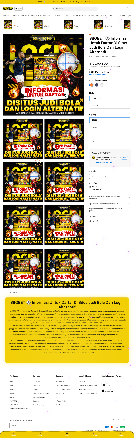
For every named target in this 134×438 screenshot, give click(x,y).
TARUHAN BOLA (77, 16)
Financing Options (39, 397)
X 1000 (94, 127)
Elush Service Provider (40, 393)
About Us (82, 381)
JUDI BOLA (25, 16)
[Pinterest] (97, 221)
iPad (11, 385)
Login (40, 435)
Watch (11, 393)
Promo (13, 435)
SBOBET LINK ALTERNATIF (106, 16)
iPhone (11, 389)
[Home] (8, 8)
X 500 (93, 134)
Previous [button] (4, 2)
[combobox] (75, 9)
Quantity (92, 171)
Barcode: (105, 56)
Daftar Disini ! (91, 2)
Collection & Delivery (63, 385)
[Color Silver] (102, 85)
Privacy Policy (60, 401)
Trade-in (35, 401)
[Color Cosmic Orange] (91, 85)
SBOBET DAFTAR (49, 16)
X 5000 (94, 120)
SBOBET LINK (36, 16)
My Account (59, 381)
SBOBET (16, 16)
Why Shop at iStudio (86, 389)
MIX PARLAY (89, 16)
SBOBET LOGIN (63, 16)
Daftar (67, 435)
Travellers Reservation (40, 405)
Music (11, 397)
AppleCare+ (36, 381)
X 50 (93, 142)
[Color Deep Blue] (97, 85)
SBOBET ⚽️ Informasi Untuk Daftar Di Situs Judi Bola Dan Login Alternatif (67, 2)
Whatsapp (93, 435)
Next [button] (130, 2)
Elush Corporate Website (88, 393)
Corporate (36, 385)
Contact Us (59, 393)
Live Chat (120, 435)
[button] (7, 16)
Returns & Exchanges (63, 389)
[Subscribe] (41, 425)
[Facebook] (90, 221)
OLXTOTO (7, 16)
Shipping (102, 66)
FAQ (57, 397)
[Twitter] (94, 221)
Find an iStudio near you (88, 385)
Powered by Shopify (118, 430)
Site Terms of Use (62, 405)
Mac (11, 381)
